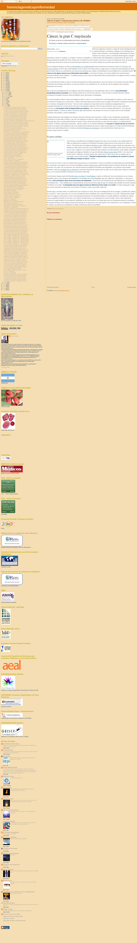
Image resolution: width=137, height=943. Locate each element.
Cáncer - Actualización (9, 157)
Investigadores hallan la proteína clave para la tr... (15, 248)
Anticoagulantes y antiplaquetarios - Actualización (15, 205)
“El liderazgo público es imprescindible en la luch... (15, 138)
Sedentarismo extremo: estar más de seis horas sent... (16, 250)
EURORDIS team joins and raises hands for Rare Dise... (16, 125)
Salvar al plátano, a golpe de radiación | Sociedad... (15, 270)
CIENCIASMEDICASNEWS (10, 767)
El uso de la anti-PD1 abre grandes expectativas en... (16, 164)
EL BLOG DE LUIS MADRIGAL (11, 832)
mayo (5, 101)
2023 (4, 77)
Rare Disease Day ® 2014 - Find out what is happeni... (16, 123)
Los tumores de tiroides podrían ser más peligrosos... (16, 230)
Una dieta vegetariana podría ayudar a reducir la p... (15, 108)
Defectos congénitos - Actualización (12, 160)
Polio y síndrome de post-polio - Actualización (14, 188)
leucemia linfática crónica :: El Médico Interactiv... (15, 142)
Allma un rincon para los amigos (11, 914)
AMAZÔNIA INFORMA (9, 903)
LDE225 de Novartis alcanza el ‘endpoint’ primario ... (15, 182)
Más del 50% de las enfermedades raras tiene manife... (16, 141)
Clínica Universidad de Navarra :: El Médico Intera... (15, 152)
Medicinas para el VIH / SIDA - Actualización (13, 201)
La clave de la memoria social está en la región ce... (15, 264)
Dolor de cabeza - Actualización (11, 203)
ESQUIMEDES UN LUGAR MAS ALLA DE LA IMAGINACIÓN (18, 891)
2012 (4, 285)
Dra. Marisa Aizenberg (9, 821)
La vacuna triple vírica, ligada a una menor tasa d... (15, 216)
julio (5, 99)
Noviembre (5, 850)
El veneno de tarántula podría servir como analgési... (15, 116)
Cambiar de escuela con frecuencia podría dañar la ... (16, 233)
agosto (5, 97)
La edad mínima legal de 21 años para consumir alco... (16, 231)
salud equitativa (15, 336)
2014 (4, 90)
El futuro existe (97, 145)
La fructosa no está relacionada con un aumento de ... (16, 162)
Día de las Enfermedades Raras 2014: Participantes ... (16, 134)
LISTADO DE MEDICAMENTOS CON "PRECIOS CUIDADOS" (17, 910)
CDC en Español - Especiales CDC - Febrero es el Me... (16, 241)
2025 (4, 74)
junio (5, 100)
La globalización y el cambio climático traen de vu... (15, 107)
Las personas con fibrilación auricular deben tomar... (15, 144)
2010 (4, 288)
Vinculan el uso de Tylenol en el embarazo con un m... (16, 173)
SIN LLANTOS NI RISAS (16, 893)
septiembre (6, 96)
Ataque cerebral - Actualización (11, 193)
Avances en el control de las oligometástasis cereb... (15, 263)
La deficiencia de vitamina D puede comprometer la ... (16, 149)
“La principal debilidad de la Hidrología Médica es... (15, 177)
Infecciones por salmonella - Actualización (13, 189)
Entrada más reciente (53, 287)
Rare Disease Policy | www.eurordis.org (13, 127)
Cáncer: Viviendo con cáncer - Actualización (14, 159)
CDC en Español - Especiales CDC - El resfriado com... (16, 244)
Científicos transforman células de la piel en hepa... (15, 246)
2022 (4, 78)
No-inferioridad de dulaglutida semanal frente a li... (15, 220)
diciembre (6, 92)
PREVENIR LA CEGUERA (10, 837)
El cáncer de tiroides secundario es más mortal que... (16, 245)
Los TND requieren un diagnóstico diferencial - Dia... (15, 265)
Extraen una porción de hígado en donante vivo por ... (16, 171)
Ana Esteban (91, 176)
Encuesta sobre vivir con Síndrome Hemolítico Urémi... (16, 133)
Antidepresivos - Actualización (10, 207)
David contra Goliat (110, 152)
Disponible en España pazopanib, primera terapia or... (16, 256)
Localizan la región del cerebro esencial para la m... (15, 276)
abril (5, 103)
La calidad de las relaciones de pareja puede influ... (15, 279)
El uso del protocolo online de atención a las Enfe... (15, 181)
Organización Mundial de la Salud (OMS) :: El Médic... (16, 140)
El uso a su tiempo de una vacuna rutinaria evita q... (15, 118)
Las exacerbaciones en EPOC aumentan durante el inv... (16, 148)
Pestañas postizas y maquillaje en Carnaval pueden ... (16, 252)
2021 (4, 80)
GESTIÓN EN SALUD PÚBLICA (11, 743)
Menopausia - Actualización (10, 272)
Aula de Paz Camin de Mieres (11, 810)
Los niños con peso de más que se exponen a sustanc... (16, 111)
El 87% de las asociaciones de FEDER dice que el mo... (16, 257)
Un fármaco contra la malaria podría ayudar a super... (16, 179)
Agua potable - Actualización (10, 190)
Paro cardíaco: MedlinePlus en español (12, 268)
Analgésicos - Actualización (10, 198)
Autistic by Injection (8, 869)
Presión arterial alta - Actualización (11, 192)
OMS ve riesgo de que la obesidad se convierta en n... (16, 253)
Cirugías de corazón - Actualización (12, 197)
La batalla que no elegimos (69, 169)
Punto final (5, 866)
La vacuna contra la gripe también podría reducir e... (15, 115)
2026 (4, 72)
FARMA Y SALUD (7, 909)
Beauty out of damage (91, 128)
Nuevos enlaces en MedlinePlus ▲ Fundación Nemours (16, 174)
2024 (4, 75)
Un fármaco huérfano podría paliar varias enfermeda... (16, 163)
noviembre (6, 93)
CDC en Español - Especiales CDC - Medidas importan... (16, 238)
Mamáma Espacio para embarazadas (13, 916)
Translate (13, 66)
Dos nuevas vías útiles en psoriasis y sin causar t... (15, 168)
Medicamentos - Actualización (10, 200)
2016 (4, 87)
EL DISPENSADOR (8, 750)
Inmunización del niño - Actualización (12, 155)
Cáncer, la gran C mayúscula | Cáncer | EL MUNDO (61, 22)
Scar (54, 130)
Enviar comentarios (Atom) (62, 290)
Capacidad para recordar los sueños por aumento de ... (16, 209)
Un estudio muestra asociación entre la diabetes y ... (15, 183)
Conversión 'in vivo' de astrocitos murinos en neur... (15, 218)
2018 (4, 84)
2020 (4, 81)
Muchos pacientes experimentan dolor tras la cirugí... (16, 226)
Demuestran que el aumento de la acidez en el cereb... (16, 224)
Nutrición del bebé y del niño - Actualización (13, 186)
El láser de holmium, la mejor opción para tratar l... (15, 145)
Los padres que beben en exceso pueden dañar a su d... (16, 208)
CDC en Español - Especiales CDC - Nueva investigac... (16, 235)
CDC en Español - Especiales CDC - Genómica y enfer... (16, 234)
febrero (6, 105)
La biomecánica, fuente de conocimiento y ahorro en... (16, 249)
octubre (6, 94)
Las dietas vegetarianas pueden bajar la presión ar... (15, 147)
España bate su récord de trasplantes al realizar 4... (15, 259)
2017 (4, 86)
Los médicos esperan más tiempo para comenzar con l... (16, 229)
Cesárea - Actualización (9, 271)
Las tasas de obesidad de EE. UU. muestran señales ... (16, 114)
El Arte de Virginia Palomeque (11, 853)
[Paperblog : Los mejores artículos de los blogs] (5, 459)
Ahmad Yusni (93, 165)
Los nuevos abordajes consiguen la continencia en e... (16, 214)
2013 (4, 283)
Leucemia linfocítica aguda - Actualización (13, 204)
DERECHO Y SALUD (8, 776)
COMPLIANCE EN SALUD (16, 777)
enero (5, 282)
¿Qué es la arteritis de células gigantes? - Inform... (15, 267)
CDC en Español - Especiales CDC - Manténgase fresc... (17, 239)
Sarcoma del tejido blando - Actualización (13, 156)
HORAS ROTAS (7, 787)
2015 (4, 89)
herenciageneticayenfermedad (31, 7)
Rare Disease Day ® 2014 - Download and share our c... (16, 126)
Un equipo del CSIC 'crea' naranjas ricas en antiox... (15, 170)
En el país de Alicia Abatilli (10, 848)
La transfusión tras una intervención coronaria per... (15, 215)
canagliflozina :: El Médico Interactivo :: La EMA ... (15, 175)
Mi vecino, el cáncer (78, 176)
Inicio (92, 287)
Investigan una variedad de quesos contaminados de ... (16, 211)
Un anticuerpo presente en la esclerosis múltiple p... (15, 275)
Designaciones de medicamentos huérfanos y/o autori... (16, 122)
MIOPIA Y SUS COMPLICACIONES (18, 838)
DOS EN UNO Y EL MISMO (9, 833)
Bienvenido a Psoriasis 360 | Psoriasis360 (14, 920)
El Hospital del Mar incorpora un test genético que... (15, 151)
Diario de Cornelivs (8, 798)
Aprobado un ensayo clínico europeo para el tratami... (16, 274)
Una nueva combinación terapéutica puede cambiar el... (16, 185)
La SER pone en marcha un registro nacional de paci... (16, 261)
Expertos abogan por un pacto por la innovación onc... (16, 222)
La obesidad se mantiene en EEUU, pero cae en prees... (16, 167)
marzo (5, 104)
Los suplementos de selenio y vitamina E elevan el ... (15, 278)
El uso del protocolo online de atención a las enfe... (15, 223)
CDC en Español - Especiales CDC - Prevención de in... (16, 242)
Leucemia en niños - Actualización (11, 196)
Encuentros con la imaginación (11, 864)
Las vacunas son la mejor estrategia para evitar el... (15, 212)
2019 (4, 83)
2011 (4, 286)
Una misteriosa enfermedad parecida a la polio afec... (16, 227)
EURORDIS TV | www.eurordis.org (11, 130)
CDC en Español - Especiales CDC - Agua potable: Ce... (16, 237)
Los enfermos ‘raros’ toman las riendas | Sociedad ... (15, 136)
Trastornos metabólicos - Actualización (12, 194)
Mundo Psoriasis (7, 880)
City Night (12, 854)
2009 (4, 289)
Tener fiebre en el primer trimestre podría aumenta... (15, 110)
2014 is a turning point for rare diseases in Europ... (15, 129)
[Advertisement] (61, 273)
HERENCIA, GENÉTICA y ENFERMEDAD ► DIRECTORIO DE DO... (19, 120)
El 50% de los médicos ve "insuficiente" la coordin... (15, 260)
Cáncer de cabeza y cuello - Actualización (13, 153)
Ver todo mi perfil (5, 367)
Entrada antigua (131, 287)
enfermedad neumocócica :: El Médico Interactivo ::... (16, 281)
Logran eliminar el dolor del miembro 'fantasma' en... (15, 219)
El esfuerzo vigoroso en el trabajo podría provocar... (15, 119)
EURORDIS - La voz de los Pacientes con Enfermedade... (17, 131)
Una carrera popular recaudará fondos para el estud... (16, 137)
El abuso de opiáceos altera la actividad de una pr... (15, 178)
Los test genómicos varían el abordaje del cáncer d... (16, 166)
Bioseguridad (6, 756)
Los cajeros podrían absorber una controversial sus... (16, 112)
